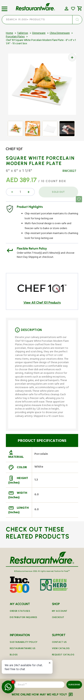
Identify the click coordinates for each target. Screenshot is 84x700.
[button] (4, 7)
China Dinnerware (60, 33)
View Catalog (61, 649)
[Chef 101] (17, 152)
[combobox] (42, 19)
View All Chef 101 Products (42, 302)
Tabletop (22, 33)
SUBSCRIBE (74, 684)
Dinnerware (39, 33)
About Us (16, 661)
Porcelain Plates (15, 37)
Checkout (58, 618)
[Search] (77, 19)
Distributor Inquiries (23, 618)
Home (9, 33)
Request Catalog (63, 655)
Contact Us (59, 642)
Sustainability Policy (24, 642)
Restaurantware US (23, 649)
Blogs (14, 655)
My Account (59, 611)
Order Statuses (20, 611)
